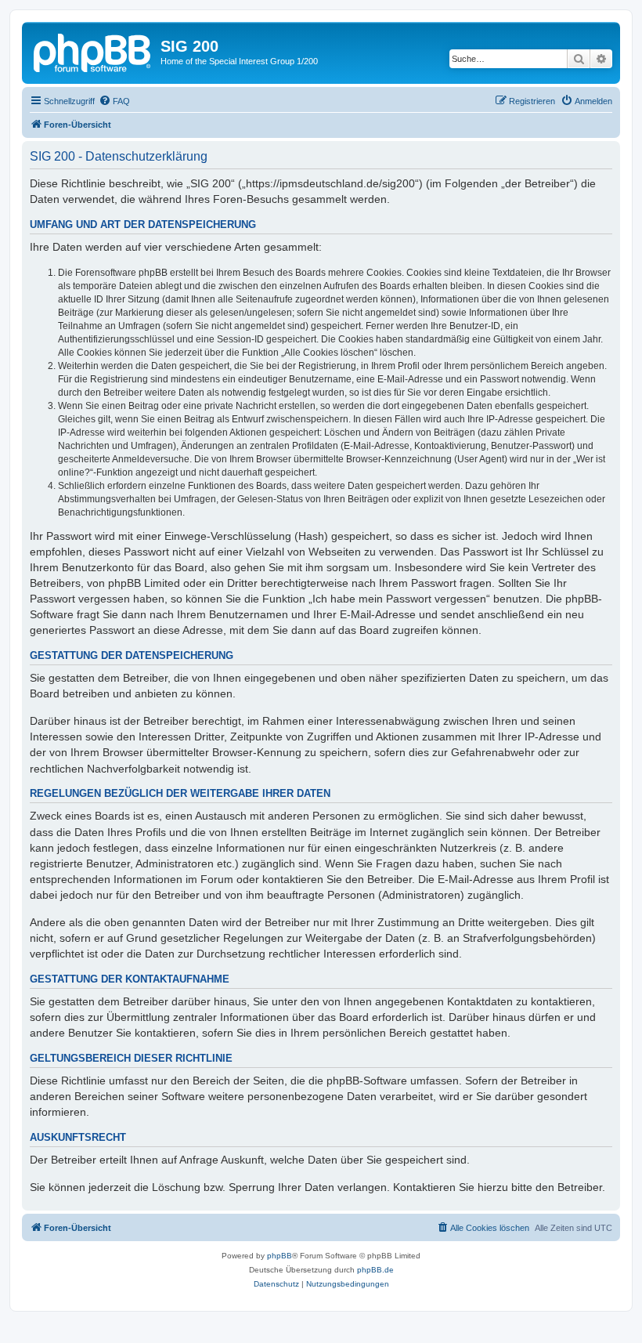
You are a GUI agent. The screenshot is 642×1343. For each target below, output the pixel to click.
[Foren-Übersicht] (93, 51)
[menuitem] (114, 101)
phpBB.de (375, 1269)
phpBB (279, 1255)
